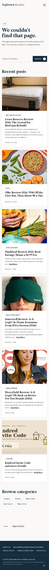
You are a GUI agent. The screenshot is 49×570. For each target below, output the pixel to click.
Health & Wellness (13, 315)
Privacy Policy (8, 551)
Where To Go (22, 504)
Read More (13, 264)
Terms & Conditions (25, 551)
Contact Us (41, 551)
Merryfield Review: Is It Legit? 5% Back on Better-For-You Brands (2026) (21, 395)
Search (38, 59)
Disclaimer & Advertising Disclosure (28, 547)
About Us (6, 547)
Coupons (9, 459)
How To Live (7, 504)
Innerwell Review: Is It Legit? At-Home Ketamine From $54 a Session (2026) (21, 322)
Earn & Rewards (11, 388)
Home (5, 526)
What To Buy (30, 499)
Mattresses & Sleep (13, 115)
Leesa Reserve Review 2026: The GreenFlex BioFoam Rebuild (19, 122)
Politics (18, 499)
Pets (8, 188)
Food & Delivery (12, 248)
